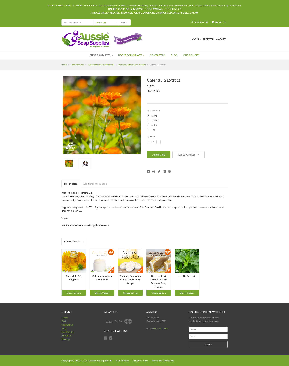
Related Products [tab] (74, 241)
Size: (153, 110)
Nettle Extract (187, 275)
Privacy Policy (140, 360)
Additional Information (95, 183)
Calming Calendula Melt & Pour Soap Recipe (130, 279)
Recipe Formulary (130, 55)
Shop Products (100, 55)
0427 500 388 (200, 22)
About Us (66, 335)
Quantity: (151, 136)
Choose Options (74, 293)
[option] (74, 272)
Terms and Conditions (163, 360)
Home (64, 317)
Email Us (220, 22)
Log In (195, 39)
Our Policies (191, 55)
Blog (174, 55)
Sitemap (65, 339)
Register (208, 39)
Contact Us (157, 55)
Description (71, 183)
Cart (63, 321)
